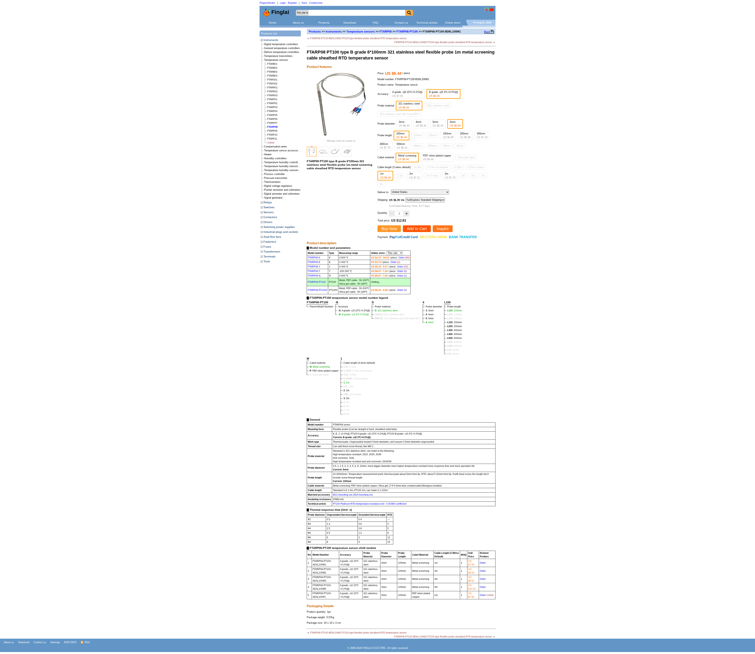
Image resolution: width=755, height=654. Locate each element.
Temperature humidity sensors (281, 170)
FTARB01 (272, 64)
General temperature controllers (282, 48)
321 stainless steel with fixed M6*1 (399, 114)
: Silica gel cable (319, 374)
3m (450, 175)
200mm (465, 135)
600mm (417, 145)
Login (283, 3)
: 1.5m (348, 386)
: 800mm (454, 346)
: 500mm (454, 338)
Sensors (268, 212)
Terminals (269, 256)
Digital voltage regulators (278, 185)
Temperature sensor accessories (282, 150)
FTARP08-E (314, 262)
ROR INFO (70, 642)
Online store (452, 22)
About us (298, 22)
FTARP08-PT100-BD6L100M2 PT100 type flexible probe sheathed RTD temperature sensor (443, 42)
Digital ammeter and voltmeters (282, 193)
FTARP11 (272, 138)
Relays (267, 202)
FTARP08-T (314, 271)
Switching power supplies (279, 226)
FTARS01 (272, 79)
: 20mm (453, 353)
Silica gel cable (466, 157)
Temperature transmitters (278, 56)
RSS (87, 642)
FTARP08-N (314, 275)
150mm (448, 135)
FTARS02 (272, 83)
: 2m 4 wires (352, 394)
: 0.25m (349, 374)
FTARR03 (272, 95)
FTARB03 (272, 71)
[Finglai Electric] (487, 9)
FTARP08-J (314, 266)
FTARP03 (272, 107)
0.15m (418, 167)
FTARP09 (272, 131)
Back (487, 31)
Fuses (267, 246)
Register (292, 3)
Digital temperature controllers (281, 44)
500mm (402, 145)
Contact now (315, 3)
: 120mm (454, 314)
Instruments (334, 31)
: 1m (346, 382)
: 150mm (454, 322)
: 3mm (430, 310)
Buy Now (389, 229)
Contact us (401, 22)
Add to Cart (417, 229)
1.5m (400, 175)
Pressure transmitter (275, 178)
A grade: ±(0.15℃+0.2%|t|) (407, 94)
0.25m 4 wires (476, 167)
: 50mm (453, 350)
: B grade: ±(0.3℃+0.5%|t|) (353, 314)
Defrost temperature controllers (281, 52)
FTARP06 (272, 119)
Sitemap (55, 642)
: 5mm (430, 318)
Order (483, 562)
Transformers (271, 251)
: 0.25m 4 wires (355, 378)
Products (324, 22)
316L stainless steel (437, 105)
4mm (421, 123)
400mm (385, 145)
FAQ (375, 22)
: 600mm (454, 342)
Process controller (274, 174)
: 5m (346, 406)
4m (463, 175)
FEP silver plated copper (437, 157)
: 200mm (454, 326)
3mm (404, 123)
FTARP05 (272, 115)
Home (272, 22)
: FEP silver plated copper (324, 370)
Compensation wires (275, 146)
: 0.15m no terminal (357, 370)
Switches (268, 207)
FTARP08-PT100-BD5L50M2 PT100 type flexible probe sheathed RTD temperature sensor (358, 38)
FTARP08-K (314, 257)
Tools (304, 3)
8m (381, 184)
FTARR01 (272, 87)
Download (349, 22)
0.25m (458, 167)
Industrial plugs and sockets (280, 231)
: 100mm (454, 310)
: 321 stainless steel (386, 310)
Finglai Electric (267, 3)
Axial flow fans (272, 236)
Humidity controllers (275, 158)
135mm (432, 135)
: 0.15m (349, 366)
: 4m (346, 402)
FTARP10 (272, 134)
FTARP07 (272, 123)
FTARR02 (272, 91)
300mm (482, 135)
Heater (268, 154)
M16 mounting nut (363, 494)
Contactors (270, 217)
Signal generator (273, 197)
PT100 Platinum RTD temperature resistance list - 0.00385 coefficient (369, 503)
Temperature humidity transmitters (283, 166)
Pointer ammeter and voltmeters (282, 189)
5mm (438, 123)
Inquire (443, 229)
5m (473, 175)
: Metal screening (320, 366)
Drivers (267, 222)
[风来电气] (492, 9)
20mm (459, 145)
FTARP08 (385, 31)
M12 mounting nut (342, 494)
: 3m (346, 398)
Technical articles (427, 22)
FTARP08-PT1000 (317, 290)
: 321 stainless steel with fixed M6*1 (398, 318)
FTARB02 (272, 68)
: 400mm (454, 334)
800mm (432, 145)
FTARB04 (272, 75)
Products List (269, 33)
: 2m (346, 390)
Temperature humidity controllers (282, 162)
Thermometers (272, 181)
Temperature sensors (360, 31)
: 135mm (454, 318)
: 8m (346, 414)
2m (414, 175)
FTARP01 (272, 99)
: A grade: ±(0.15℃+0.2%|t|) (354, 310)
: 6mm (430, 322)
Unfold (270, 142)
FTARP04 (272, 111)
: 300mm (454, 330)
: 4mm (430, 314)
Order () (404, 257)
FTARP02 (272, 103)
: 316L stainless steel (389, 314)
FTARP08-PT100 (407, 31)
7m (483, 175)
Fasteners (269, 241)
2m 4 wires (432, 175)
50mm (446, 145)
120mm (417, 135)
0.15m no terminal (438, 167)
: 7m (346, 410)
